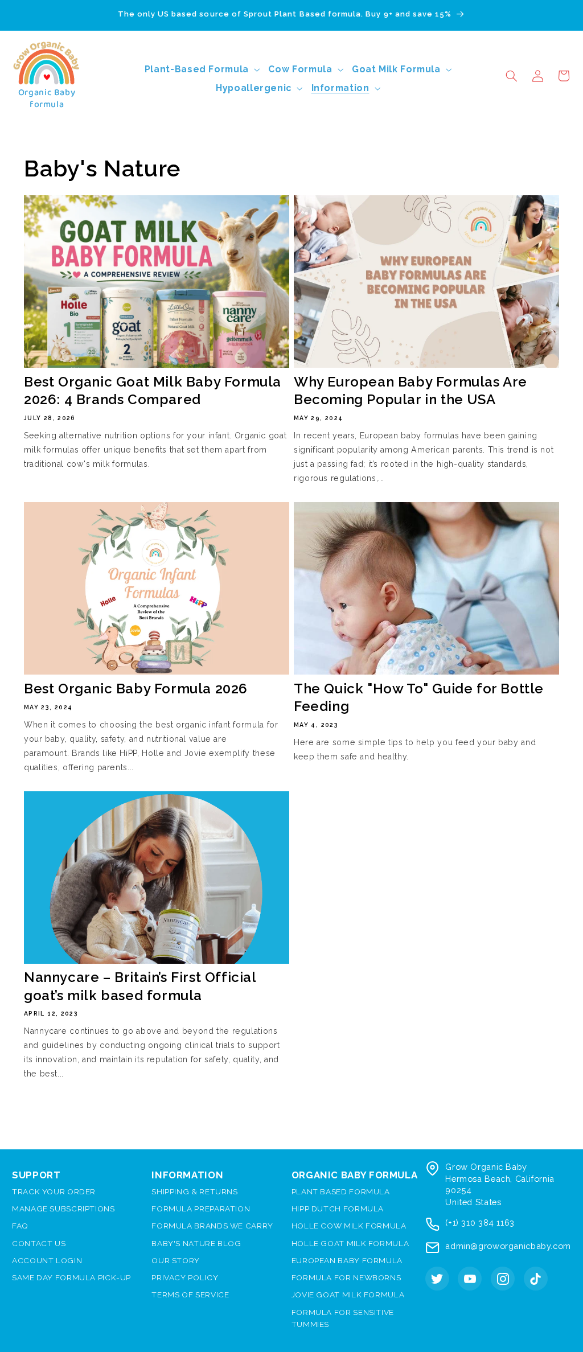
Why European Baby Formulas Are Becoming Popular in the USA (410, 390)
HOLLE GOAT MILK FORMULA (350, 1243)
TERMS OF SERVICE (190, 1294)
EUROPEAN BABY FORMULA (347, 1260)
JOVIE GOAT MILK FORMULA (348, 1294)
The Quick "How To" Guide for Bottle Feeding (419, 697)
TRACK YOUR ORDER (54, 1191)
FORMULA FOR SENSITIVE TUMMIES (343, 1318)
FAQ (20, 1225)
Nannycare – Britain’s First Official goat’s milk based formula (140, 986)
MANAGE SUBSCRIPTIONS (63, 1208)
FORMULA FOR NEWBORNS (346, 1277)
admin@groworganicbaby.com (508, 1246)
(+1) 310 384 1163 (480, 1222)
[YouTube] (470, 1279)
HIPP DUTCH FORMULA (338, 1208)
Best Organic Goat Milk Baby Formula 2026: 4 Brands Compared (152, 390)
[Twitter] (437, 1279)
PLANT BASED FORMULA (341, 1191)
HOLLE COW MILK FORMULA (349, 1225)
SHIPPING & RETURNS (194, 1191)
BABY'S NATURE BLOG (196, 1243)
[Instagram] (503, 1279)
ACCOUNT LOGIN (47, 1260)
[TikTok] (536, 1279)
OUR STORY (175, 1260)
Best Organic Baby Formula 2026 (136, 688)
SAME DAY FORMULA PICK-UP (71, 1277)
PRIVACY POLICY (184, 1277)
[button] (511, 76)
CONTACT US (38, 1243)
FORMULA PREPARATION (200, 1208)
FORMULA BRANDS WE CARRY (212, 1225)
